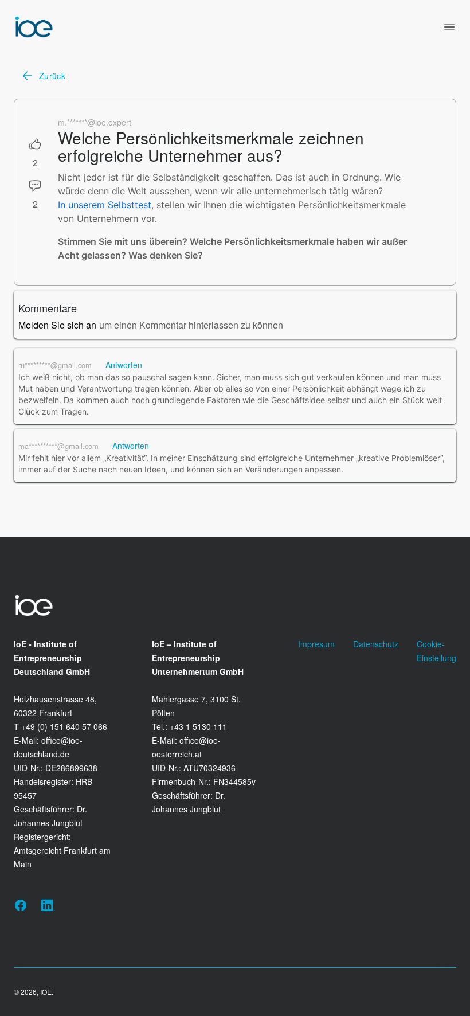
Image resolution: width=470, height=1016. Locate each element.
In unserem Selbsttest (104, 204)
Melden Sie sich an (57, 324)
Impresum (316, 644)
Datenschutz (375, 644)
